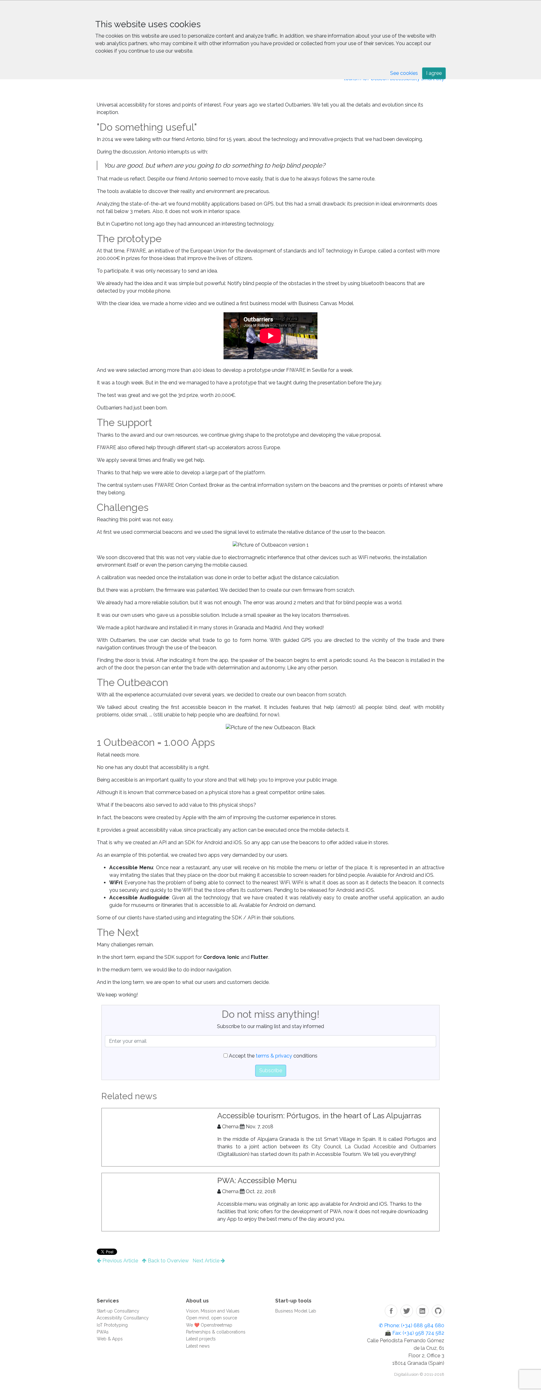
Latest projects (201, 1338)
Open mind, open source (211, 1317)
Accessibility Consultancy (123, 1317)
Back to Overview (168, 1261)
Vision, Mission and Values (213, 1310)
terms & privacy (274, 1056)
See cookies (404, 73)
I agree (434, 73)
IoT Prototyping (112, 1325)
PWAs (103, 1331)
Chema (230, 1127)
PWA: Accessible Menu (257, 1180)
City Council (326, 1147)
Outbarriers (423, 1147)
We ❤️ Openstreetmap (209, 1325)
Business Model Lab (295, 1310)
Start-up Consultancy (118, 1310)
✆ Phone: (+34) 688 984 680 (411, 1325)
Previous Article (119, 1261)
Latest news (198, 1346)
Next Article (207, 1261)
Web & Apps (110, 1338)
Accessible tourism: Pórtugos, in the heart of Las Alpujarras (319, 1115)
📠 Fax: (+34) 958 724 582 (414, 1333)
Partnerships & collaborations (215, 1331)
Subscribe (270, 1070)
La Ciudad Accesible (370, 1147)
